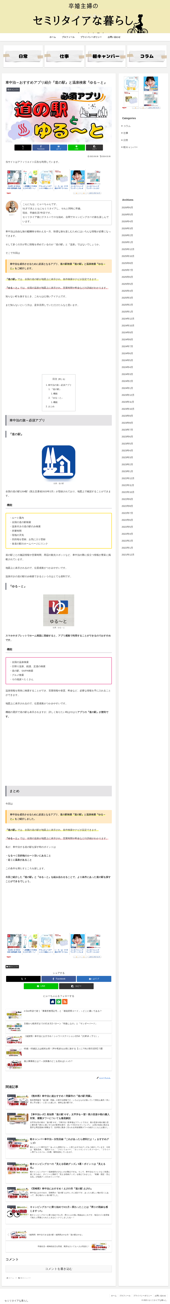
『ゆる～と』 (57, 398)
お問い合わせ (160, 1296)
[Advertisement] (59, 347)
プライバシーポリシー (142, 1296)
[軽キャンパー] (105, 56)
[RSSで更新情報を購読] (64, 1001)
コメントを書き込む (58, 1268)
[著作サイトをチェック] (52, 1001)
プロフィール (125, 1296)
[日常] (23, 56)
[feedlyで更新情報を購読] (58, 1001)
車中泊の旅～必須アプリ (59, 385)
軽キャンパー (13, 967)
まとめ (51, 406)
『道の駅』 (56, 389)
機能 (55, 393)
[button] (94, 148)
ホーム (114, 1296)
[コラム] (147, 56)
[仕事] (64, 56)
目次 (54, 379)
